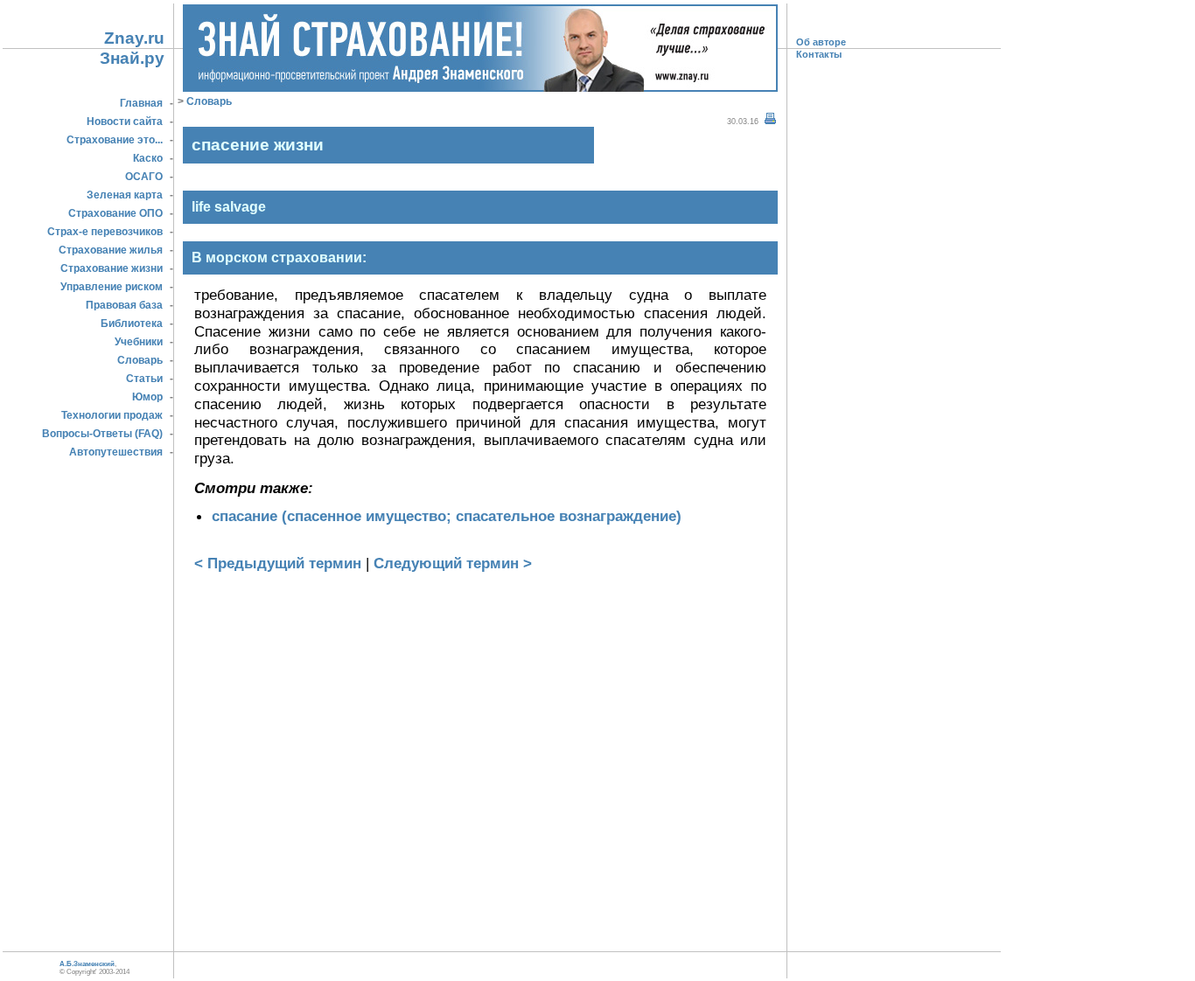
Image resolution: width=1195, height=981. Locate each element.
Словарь (140, 360)
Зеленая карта (124, 195)
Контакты (819, 54)
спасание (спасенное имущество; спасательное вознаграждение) (446, 516)
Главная (141, 103)
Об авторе (821, 42)
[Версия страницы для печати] (770, 119)
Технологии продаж (112, 415)
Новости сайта (124, 121)
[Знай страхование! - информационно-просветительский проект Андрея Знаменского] (480, 86)
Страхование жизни (111, 268)
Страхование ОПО (115, 213)
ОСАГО (143, 176)
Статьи (144, 378)
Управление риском (111, 287)
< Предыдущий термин (277, 563)
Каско (147, 158)
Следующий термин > (453, 563)
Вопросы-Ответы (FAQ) (102, 434)
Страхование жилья (110, 250)
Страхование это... (114, 140)
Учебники (138, 342)
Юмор (147, 397)
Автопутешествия (115, 452)
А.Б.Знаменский (87, 964)
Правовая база (124, 305)
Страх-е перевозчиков (105, 232)
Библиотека (131, 323)
